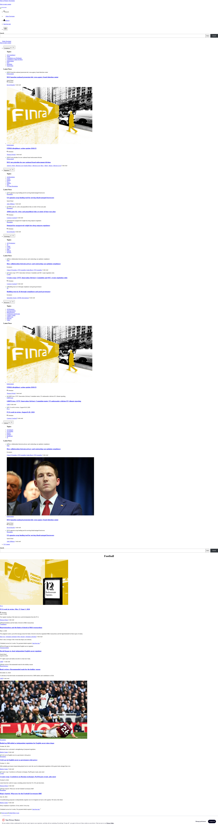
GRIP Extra (10, 317)
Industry (6, 423)
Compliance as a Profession (14, 58)
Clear (207, 35)
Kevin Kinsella (11, 85)
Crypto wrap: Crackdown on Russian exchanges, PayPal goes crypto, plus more (28, 777)
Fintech (9, 251)
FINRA (9, 183)
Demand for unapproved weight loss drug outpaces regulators (28, 225)
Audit (8, 56)
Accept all (212, 821)
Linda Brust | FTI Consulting (34, 270)
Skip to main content (5, 4)
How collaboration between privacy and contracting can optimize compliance (34, 264)
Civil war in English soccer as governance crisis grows (18, 760)
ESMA (9, 180)
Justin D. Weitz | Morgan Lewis (15, 165)
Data (8, 249)
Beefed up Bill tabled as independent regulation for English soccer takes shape (27, 743)
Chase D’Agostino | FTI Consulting (16, 270)
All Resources (10, 309)
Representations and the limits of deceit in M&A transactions (21, 627)
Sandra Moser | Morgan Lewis (32, 165)
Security (9, 252)
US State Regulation (12, 186)
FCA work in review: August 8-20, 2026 (21, 412)
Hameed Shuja (4, 620)
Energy (9, 433)
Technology (7, 236)
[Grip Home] (3, 813)
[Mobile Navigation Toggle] (5, 28)
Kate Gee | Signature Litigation (8, 636)
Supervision (10, 65)
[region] (109, 821)
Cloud (8, 246)
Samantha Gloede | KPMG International (18, 298)
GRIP (8, 404)
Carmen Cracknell (12, 217)
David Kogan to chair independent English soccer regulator (20, 651)
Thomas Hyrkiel (11, 154)
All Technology (11, 243)
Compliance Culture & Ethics (15, 59)
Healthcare (10, 436)
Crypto (9, 247)
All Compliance (11, 55)
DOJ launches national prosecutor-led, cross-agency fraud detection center (32, 77)
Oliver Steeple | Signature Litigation (26, 636)
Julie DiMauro (11, 204)
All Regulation (11, 177)
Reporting (9, 64)
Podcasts (9, 318)
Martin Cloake (4, 752)
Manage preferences (201, 821)
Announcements (11, 310)
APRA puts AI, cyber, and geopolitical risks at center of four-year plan (31, 212)
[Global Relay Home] (13, 813)
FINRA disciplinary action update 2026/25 (21, 148)
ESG (8, 62)
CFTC (8, 178)
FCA (8, 181)
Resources (6, 302)
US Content (6, 544)
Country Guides (11, 315)
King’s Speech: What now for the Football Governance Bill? (21, 793)
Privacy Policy (110, 823)
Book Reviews (11, 312)
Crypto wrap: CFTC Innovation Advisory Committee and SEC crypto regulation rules (37, 278)
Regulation (6, 170)
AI (7, 244)
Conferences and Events (13, 314)
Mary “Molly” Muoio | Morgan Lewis (51, 165)
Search (2, 33)
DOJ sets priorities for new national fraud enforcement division (29, 162)
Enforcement (10, 61)
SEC (8, 184)
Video (8, 320)
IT (7, 437)
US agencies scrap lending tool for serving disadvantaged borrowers (30, 198)
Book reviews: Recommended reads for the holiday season (20, 669)
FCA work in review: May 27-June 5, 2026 (15, 609)
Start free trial (36, 643)
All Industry (10, 430)
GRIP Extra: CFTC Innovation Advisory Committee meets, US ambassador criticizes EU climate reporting (44, 401)
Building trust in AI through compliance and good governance (28, 292)
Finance (9, 434)
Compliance (7, 48)
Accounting (10, 431)
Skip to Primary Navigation (7, 0)
